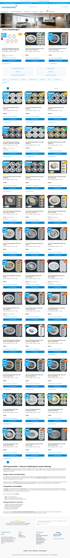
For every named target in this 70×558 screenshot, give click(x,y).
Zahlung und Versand (40, 540)
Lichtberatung (38, 543)
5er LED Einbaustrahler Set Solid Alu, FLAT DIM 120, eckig (56, 308)
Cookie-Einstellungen (43, 550)
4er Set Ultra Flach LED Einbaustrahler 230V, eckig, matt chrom (12, 212)
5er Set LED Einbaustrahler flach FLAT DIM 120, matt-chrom (57, 49)
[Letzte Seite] (19, 88)
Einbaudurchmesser (14, 79)
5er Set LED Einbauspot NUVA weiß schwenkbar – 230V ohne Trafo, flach (10, 49)
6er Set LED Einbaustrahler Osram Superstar (11, 108)
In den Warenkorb (11, 60)
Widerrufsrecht (39, 536)
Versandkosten (31, 554)
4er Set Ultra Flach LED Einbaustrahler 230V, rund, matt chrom (34, 212)
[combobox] (37, 7)
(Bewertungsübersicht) (45, 1)
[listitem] (26, 3)
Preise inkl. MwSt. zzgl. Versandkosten (9, 57)
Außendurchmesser (33, 79)
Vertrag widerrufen (22, 536)
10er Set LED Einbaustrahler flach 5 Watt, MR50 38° (34, 276)
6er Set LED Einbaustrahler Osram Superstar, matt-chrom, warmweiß (11, 142)
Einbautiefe (23, 79)
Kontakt (20, 534)
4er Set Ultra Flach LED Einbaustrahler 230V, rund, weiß (57, 212)
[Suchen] (48, 7)
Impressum (38, 534)
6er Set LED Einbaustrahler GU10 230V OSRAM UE (34, 142)
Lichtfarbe (5, 82)
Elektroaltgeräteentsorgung (41, 539)
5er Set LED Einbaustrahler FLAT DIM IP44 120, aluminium (56, 444)
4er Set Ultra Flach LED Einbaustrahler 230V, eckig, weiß (57, 177)
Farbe (50, 79)
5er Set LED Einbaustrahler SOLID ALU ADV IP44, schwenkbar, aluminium (12, 341)
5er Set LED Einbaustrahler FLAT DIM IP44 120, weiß (34, 444)
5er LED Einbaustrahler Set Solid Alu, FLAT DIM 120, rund (34, 308)
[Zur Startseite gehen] (9, 6)
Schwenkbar (42, 79)
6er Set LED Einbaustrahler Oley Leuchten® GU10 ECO (10, 410)
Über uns (2, 534)
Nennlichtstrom (57, 79)
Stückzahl (5, 79)
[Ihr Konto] (61, 7)
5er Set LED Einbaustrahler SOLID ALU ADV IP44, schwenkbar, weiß (34, 341)
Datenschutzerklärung (40, 538)
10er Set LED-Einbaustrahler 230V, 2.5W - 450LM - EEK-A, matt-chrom (34, 49)
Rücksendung (35, 550)
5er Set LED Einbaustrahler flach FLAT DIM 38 (12, 244)
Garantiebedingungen (6, 63)
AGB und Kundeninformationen (42, 535)
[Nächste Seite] (17, 88)
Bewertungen (21, 535)
